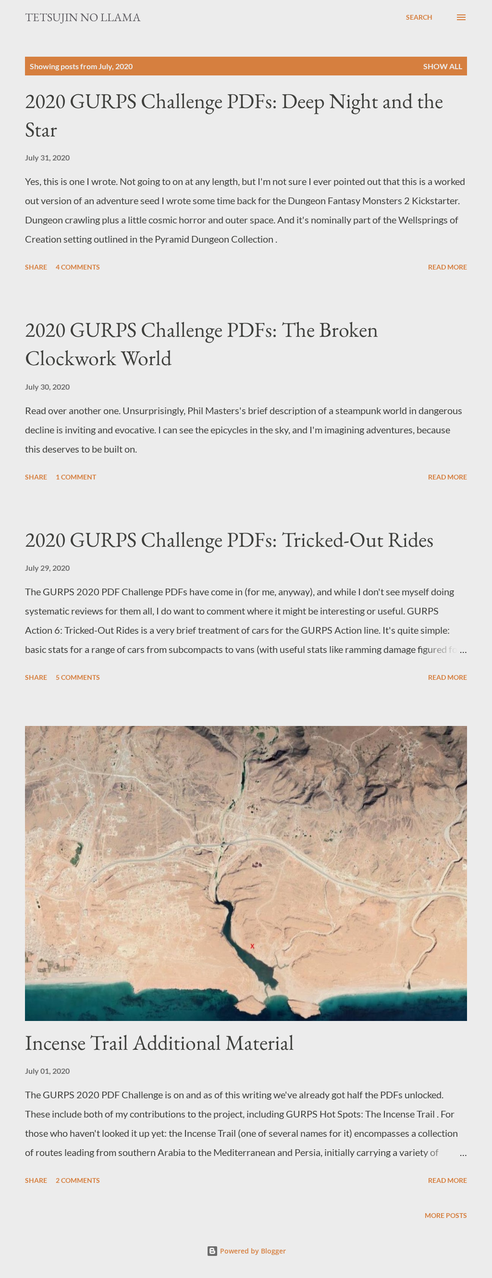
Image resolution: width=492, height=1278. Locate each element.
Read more (447, 267)
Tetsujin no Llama (83, 17)
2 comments (78, 1180)
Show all (442, 66)
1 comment (76, 477)
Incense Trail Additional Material (159, 1042)
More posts (446, 1215)
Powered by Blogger (252, 1250)
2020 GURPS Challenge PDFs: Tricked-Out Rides (229, 539)
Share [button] (36, 267)
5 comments (78, 677)
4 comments (78, 267)
